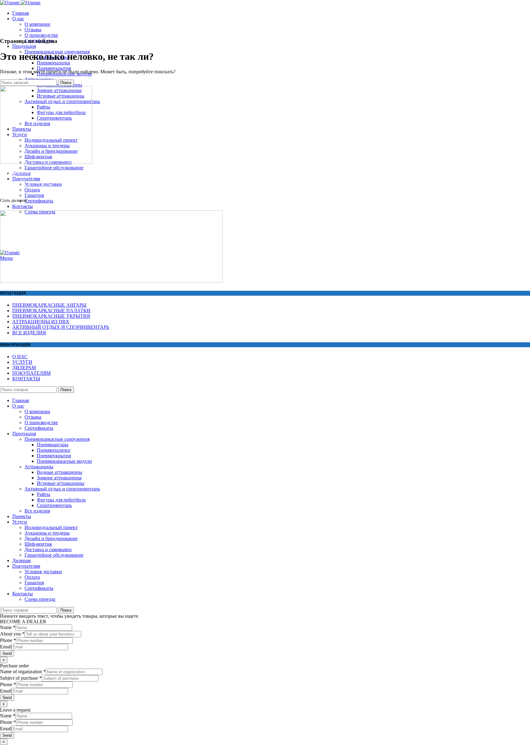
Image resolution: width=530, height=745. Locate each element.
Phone (8, 640)
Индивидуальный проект (51, 527)
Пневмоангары (52, 444)
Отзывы (33, 29)
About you (12, 633)
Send (7, 653)
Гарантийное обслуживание (54, 167)
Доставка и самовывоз (48, 549)
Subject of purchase (21, 678)
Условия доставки (43, 571)
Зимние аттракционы (59, 477)
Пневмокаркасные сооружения (57, 439)
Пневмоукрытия (54, 68)
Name (7, 627)
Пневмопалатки (53, 62)
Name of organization (23, 671)
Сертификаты (39, 200)
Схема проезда (40, 599)
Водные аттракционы (59, 472)
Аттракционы (39, 466)
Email (5, 646)
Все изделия (37, 510)
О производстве (41, 35)
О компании (37, 24)
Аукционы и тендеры (47, 533)
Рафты (43, 494)
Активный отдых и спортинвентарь (62, 488)
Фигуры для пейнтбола (61, 499)
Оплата (32, 189)
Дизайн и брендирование (51, 538)
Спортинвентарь (54, 505)
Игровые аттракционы (60, 483)
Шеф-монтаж (38, 544)
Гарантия (34, 195)
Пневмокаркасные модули (64, 461)
